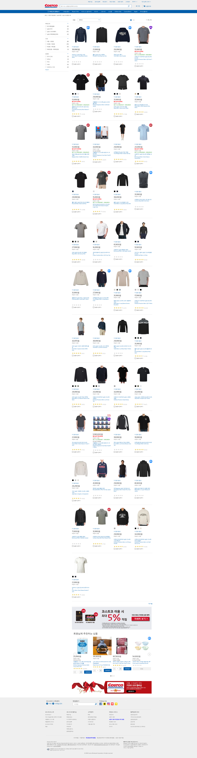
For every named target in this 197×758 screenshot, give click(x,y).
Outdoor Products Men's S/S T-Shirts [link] (143, 303)
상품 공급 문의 (134, 714)
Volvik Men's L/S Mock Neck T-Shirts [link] (122, 348)
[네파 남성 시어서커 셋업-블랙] (115, 94)
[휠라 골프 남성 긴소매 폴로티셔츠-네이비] (141, 338)
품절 (141, 669)
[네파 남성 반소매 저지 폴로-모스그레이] (76, 242)
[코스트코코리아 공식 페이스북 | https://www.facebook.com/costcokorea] (101, 704)
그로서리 (103, 11)
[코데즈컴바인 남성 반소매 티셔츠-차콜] (94, 242)
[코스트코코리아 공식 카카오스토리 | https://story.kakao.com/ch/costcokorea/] (116, 704)
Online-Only (118, 11)
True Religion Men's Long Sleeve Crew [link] (101, 299)
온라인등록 (69, 721)
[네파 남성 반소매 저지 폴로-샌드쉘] (78, 242)
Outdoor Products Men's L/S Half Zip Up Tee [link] (143, 542)
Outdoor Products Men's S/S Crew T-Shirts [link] (143, 60)
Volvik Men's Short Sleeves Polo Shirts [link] (142, 106)
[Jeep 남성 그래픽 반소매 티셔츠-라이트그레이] (141, 386)
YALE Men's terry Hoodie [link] (120, 56)
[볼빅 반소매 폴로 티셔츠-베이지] (136, 94)
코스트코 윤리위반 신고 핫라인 (138, 726)
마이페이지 (69, 724)
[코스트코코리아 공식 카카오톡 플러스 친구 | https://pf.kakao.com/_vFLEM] (104, 704)
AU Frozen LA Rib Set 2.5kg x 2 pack (121, 663)
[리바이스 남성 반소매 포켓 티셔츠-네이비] (76, 577)
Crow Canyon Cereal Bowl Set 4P (140, 663)
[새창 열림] (48, 749)
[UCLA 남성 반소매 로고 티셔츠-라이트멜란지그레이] (94, 191)
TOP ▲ (150, 603)
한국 (148, 1)
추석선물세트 (144, 11)
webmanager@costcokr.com (101, 744)
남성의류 (59, 15)
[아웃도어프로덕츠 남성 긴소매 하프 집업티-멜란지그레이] (138, 528)
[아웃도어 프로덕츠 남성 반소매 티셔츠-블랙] (141, 290)
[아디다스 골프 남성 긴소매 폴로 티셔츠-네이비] (138, 242)
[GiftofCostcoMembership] (112, 692)
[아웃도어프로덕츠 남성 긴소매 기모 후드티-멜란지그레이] (115, 528)
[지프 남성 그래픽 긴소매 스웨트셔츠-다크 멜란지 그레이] (76, 480)
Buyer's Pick (75, 11)
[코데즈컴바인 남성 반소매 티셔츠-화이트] (99, 242)
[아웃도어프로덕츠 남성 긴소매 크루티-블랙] (94, 386)
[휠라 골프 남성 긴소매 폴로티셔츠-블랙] (136, 338)
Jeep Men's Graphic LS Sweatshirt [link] (80, 494)
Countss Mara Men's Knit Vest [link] (142, 201)
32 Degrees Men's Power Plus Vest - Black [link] (122, 490)
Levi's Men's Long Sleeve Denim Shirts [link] (79, 56)
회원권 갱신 (69, 717)
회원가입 (69, 714)
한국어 (134, 1)
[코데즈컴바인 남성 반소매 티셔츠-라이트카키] (96, 242)
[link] (81, 43)
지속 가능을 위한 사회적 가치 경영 (53, 717)
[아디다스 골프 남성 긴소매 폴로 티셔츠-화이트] (141, 242)
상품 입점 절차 (134, 719)
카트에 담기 (88, 672)
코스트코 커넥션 (49, 724)
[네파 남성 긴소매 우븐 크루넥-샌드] (78, 386)
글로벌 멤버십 (70, 731)
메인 (46, 15)
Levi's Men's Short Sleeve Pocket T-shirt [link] (80, 591)
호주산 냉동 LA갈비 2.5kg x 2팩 (121, 661)
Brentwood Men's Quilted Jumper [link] (80, 538)
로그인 (138, 6)
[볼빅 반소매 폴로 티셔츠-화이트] (141, 94)
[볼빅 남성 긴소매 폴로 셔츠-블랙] (115, 191)
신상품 (110, 11)
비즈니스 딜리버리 (86, 11)
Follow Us (103, 701)
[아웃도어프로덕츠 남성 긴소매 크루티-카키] (96, 386)
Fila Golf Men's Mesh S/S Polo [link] (79, 203)
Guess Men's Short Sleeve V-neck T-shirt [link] (80, 444)
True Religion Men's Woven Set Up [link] (122, 153)
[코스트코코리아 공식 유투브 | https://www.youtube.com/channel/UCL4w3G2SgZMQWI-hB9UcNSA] (112, 704)
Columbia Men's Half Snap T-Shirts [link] (80, 299)
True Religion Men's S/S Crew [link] (142, 443)
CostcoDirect (127, 11)
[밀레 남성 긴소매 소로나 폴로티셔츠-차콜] (117, 290)
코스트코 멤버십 (72, 712)
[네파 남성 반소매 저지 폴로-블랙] (73, 242)
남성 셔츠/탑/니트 (66, 15)
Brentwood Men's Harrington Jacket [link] (122, 251)
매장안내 (111, 714)
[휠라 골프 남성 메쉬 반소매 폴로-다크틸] (73, 191)
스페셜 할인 (66, 11)
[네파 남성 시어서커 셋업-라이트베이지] (120, 94)
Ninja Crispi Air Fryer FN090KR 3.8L (101, 665)
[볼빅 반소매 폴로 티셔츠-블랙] (138, 94)
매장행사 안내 (112, 721)
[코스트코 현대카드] (112, 629)
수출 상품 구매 (91, 724)
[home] (51, 6)
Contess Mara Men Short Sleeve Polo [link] (102, 538)
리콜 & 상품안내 (91, 719)
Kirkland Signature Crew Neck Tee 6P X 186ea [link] (102, 446)
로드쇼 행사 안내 (113, 724)
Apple (135, 11)
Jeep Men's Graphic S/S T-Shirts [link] (142, 398)
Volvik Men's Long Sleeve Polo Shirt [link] (122, 203)
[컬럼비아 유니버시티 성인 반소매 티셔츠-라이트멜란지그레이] (78, 94)
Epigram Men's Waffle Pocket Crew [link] (80, 157)
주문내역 (69, 726)
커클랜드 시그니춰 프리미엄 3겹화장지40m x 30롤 (82, 662)
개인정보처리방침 (91, 737)
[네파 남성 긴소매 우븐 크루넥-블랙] (73, 386)
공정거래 (133, 721)
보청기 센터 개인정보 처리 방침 (116, 719)
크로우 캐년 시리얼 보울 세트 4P (141, 661)
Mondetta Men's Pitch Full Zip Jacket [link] (102, 489)
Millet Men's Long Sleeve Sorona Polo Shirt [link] (122, 304)
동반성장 (133, 724)
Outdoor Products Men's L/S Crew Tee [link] (101, 400)
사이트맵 (75, 737)
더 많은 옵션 (75, 46)
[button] (129, 6)
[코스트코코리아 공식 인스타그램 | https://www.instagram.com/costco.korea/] (108, 704)
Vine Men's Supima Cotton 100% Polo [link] (79, 349)
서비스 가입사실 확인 (128, 747)
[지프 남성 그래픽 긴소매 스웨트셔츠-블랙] (73, 480)
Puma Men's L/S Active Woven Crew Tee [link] (122, 444)
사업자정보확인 (57, 746)
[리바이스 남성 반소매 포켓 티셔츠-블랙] (73, 577)
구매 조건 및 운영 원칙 (136, 717)
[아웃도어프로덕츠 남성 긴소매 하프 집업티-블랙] (136, 528)
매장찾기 (76, 701)
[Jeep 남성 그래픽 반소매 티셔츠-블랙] (136, 386)
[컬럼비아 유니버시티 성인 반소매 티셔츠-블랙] (73, 94)
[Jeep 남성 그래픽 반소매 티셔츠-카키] (138, 386)
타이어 (96, 11)
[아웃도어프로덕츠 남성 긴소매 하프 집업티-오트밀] (141, 528)
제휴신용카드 (70, 729)
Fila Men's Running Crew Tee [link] (100, 56)
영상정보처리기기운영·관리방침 (105, 737)
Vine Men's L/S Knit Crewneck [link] (100, 347)
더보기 (47, 69)
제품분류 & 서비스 (49, 721)
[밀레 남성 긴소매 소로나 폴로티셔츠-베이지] (115, 290)
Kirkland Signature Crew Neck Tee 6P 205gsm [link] (102, 156)
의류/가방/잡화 (51, 15)
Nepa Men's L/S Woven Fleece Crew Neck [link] (80, 399)
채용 (46, 726)
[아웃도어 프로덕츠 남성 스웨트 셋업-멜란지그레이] (115, 386)
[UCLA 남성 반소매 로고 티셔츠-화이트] (96, 191)
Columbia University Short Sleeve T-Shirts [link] (80, 110)
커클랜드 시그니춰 (49, 719)
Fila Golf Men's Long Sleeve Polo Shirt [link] (142, 352)
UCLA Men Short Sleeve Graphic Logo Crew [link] (101, 206)
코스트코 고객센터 (52, 701)
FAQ (89, 714)
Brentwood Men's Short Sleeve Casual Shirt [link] (142, 157)
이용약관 (82, 737)
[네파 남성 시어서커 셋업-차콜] (117, 94)
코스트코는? (48, 714)
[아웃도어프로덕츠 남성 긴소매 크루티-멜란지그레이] (99, 386)
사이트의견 (90, 721)
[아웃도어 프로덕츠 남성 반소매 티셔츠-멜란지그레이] (136, 290)
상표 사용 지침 (120, 737)
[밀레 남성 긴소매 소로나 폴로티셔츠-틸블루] (120, 290)
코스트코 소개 (49, 712)
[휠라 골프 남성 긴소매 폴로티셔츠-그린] (138, 338)
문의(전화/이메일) (92, 717)
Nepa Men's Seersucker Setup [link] (121, 108)
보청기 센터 (112, 717)
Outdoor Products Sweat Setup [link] (121, 399)
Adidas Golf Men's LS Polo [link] (141, 255)
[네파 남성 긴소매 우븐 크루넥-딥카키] (76, 386)
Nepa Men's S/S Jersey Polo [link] (78, 253)
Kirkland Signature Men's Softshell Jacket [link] (101, 105)
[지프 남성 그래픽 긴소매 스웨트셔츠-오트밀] (78, 480)
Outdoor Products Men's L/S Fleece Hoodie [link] (122, 542)
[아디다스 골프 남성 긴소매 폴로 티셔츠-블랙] (136, 242)
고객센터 (90, 712)
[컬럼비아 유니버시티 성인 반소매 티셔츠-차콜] (76, 94)
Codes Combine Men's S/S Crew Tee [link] (101, 255)
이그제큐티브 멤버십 (71, 719)
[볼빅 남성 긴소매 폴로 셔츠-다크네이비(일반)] (117, 191)
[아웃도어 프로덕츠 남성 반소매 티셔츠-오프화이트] (138, 290)
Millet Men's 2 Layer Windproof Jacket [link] (142, 490)
